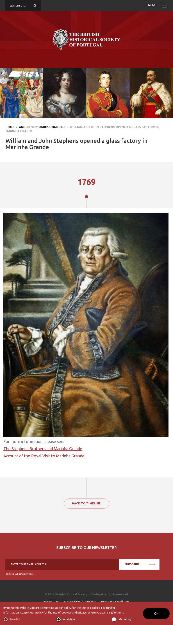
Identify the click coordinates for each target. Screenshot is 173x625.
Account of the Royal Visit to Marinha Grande (43, 456)
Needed (15, 619)
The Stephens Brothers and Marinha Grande (42, 448)
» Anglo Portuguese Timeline (39, 126)
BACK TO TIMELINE (86, 503)
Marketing (125, 619)
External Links (72, 601)
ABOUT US (51, 601)
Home (9, 126)
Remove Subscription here (19, 574)
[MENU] (164, 5)
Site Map (90, 601)
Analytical (69, 619)
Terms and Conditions (114, 601)
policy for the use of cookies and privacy (60, 612)
